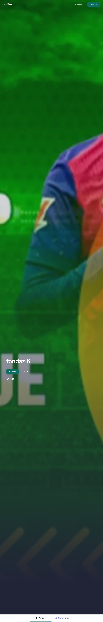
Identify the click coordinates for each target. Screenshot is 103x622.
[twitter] (7, 379)
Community (64, 618)
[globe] (13, 379)
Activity (42, 618)
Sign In (94, 4)
